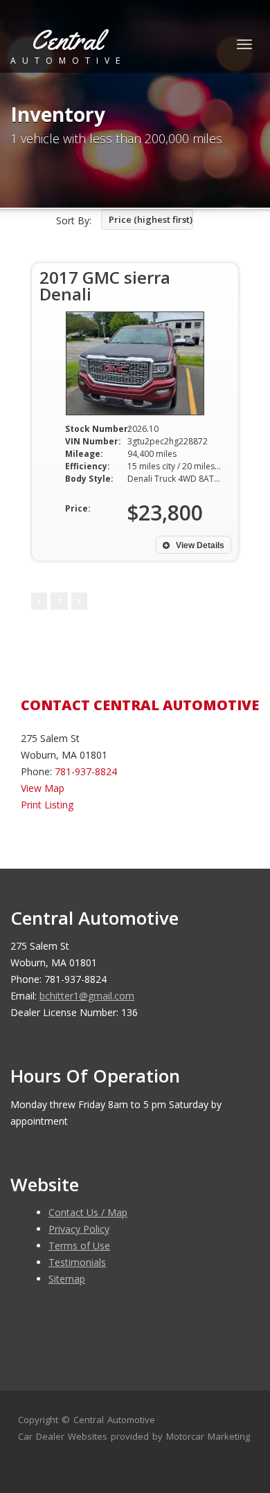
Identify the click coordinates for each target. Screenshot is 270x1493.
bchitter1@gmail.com (86, 995)
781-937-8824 (86, 771)
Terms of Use (79, 1245)
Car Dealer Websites (62, 1436)
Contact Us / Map (87, 1212)
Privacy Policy (78, 1229)
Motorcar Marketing (208, 1436)
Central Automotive (114, 1419)
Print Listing (47, 804)
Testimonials (77, 1262)
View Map (42, 788)
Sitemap (66, 1278)
